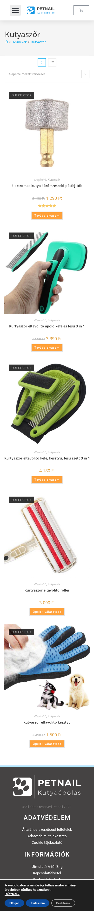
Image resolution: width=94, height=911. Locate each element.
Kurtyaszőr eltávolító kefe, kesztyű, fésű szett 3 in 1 (47, 458)
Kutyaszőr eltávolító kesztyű (47, 722)
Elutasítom (38, 903)
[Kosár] (81, 10)
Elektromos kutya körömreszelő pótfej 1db (47, 185)
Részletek (12, 894)
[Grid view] (42, 62)
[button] (15, 10)
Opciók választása (47, 612)
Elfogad (14, 903)
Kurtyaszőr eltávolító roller (47, 590)
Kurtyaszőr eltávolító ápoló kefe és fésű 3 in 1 (47, 326)
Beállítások (63, 903)
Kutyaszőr (38, 42)
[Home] (6, 42)
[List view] (52, 62)
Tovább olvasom (47, 215)
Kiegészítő (40, 180)
